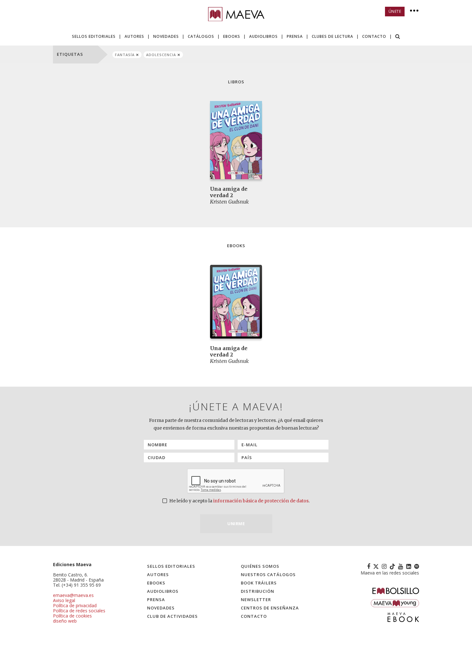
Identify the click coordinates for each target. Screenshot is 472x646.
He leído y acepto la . (239, 501)
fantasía (125, 54)
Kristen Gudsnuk (229, 201)
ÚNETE (395, 11)
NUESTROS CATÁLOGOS (268, 574)
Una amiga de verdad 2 (229, 192)
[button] (397, 37)
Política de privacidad (75, 605)
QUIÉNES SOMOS (260, 566)
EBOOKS (231, 36)
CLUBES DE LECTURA (332, 36)
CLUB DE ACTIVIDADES (172, 616)
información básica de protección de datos (261, 501)
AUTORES (134, 36)
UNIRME (236, 523)
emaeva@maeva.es (73, 595)
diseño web (65, 621)
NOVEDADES (166, 36)
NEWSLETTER (256, 599)
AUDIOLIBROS (263, 36)
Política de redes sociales (79, 611)
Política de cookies (72, 616)
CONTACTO (374, 36)
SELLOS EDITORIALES (94, 36)
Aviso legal (64, 600)
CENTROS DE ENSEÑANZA (270, 608)
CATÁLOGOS (201, 36)
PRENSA (295, 36)
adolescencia (161, 54)
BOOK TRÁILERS (259, 583)
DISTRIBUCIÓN (257, 591)
